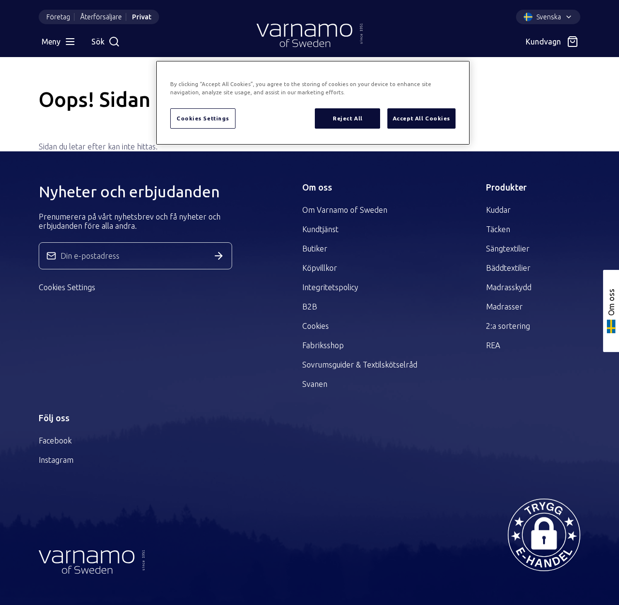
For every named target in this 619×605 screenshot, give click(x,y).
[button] (544, 535)
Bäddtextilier (508, 268)
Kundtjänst (320, 229)
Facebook (55, 440)
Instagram (56, 460)
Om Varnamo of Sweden (344, 210)
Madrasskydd (508, 287)
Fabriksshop (323, 345)
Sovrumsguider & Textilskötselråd (359, 364)
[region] (313, 102)
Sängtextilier (508, 248)
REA (493, 345)
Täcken (498, 229)
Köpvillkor (319, 268)
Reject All (348, 118)
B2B (309, 306)
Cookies (315, 326)
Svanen (314, 384)
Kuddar (498, 210)
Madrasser (504, 306)
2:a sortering (508, 326)
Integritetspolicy (330, 287)
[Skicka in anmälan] (218, 256)
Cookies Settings (67, 287)
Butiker (314, 248)
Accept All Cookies (421, 118)
